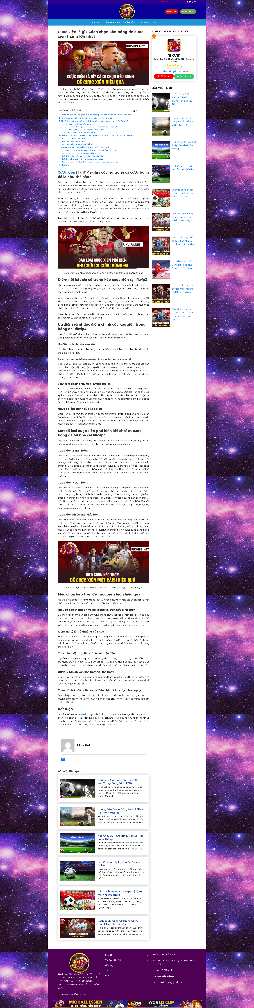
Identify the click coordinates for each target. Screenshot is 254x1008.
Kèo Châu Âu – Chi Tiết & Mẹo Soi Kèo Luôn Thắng (121, 837)
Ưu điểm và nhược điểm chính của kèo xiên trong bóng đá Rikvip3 (94, 121)
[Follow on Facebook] (185, 2)
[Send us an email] (192, 2)
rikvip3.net (168, 976)
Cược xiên (66, 172)
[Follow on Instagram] (187, 2)
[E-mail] (63, 760)
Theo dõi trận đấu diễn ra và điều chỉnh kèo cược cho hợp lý (93, 162)
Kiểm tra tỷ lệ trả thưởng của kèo (81, 153)
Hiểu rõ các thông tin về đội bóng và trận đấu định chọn (91, 150)
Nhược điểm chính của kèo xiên (80, 132)
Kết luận (65, 165)
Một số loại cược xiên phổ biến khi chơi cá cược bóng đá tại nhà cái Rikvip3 (99, 135)
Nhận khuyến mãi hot (174, 71)
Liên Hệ (129, 22)
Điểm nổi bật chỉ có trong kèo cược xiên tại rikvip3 (86, 118)
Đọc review (185, 76)
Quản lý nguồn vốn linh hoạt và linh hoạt (84, 159)
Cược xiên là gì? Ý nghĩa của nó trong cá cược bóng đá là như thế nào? (97, 114)
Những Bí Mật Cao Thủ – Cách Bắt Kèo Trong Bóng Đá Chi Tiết (119, 782)
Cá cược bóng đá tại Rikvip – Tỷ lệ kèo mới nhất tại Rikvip (120, 893)
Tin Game (144, 22)
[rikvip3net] (127, 11)
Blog (157, 22)
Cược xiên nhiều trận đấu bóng (80, 144)
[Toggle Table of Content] (134, 111)
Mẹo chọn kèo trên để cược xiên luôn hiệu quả (85, 147)
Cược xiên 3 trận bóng (76, 141)
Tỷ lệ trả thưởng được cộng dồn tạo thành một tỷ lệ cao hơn (93, 127)
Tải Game (165, 76)
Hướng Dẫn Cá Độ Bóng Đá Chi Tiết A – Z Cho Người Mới (121, 811)
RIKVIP (95, 22)
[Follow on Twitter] (190, 2)
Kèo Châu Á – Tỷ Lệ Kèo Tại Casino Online (119, 864)
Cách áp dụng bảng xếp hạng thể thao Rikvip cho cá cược (118, 923)
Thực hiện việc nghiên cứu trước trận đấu (84, 156)
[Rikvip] (174, 45)
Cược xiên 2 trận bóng (75, 138)
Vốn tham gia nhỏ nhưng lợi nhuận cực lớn (86, 129)
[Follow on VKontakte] (195, 2)
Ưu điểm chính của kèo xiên (78, 124)
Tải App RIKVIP (112, 22)
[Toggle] (148, 955)
